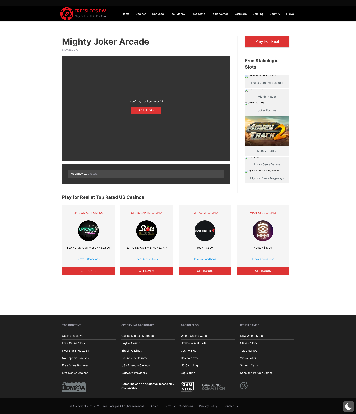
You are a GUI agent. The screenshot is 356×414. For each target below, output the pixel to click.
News (290, 14)
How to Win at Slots (193, 343)
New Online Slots (251, 335)
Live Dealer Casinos (75, 373)
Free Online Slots (73, 343)
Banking (258, 14)
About (154, 406)
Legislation (188, 373)
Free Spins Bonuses (75, 365)
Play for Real (267, 41)
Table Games (219, 14)
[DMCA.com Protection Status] (74, 387)
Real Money (177, 14)
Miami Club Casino (263, 212)
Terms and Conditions (178, 406)
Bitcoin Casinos (131, 350)
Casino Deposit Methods (137, 335)
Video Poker (248, 358)
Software (240, 14)
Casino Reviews (72, 335)
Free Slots (198, 14)
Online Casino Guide (194, 335)
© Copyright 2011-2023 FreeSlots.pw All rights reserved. (107, 406)
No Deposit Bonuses (75, 358)
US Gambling (189, 365)
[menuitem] (126, 13)
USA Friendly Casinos (135, 365)
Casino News (189, 358)
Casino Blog (189, 350)
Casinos (141, 14)
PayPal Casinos (131, 343)
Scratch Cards (249, 365)
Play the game (146, 110)
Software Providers (134, 373)
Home (126, 14)
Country (274, 14)
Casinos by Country (134, 358)
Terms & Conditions (88, 258)
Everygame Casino (205, 212)
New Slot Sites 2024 (75, 350)
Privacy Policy (208, 406)
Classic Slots (248, 343)
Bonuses (158, 14)
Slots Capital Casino (146, 212)
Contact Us (230, 406)
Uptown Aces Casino (88, 212)
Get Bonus (88, 270)
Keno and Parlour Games (256, 373)
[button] (348, 406)
